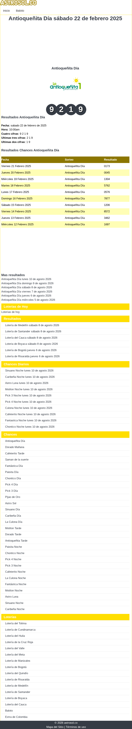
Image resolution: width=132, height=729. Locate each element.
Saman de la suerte (16, 459)
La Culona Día (13, 521)
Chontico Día (13, 478)
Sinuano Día (12, 509)
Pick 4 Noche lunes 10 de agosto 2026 (28, 401)
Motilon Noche (13, 590)
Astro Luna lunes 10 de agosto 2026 (26, 383)
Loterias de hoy (10, 312)
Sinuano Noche (14, 603)
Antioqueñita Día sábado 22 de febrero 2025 (65, 18)
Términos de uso (76, 727)
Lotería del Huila (15, 635)
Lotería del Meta (15, 654)
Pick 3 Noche (13, 565)
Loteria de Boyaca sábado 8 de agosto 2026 (31, 343)
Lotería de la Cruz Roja (19, 642)
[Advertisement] (65, 43)
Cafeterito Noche (15, 571)
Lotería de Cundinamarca (20, 629)
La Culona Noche (15, 578)
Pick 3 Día (11, 490)
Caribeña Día (13, 515)
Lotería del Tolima (15, 623)
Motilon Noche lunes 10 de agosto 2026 (28, 389)
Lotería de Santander (17, 692)
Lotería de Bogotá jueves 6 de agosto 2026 (31, 350)
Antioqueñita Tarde (16, 540)
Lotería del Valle (14, 648)
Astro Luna (11, 596)
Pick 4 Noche (13, 559)
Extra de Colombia (16, 716)
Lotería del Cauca (15, 704)
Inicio (6, 10)
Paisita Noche (13, 546)
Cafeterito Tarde (14, 453)
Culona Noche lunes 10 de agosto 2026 (28, 407)
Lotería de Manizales (17, 660)
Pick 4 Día (11, 484)
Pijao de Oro (12, 497)
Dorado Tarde (13, 534)
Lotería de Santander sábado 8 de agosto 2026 (33, 331)
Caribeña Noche (14, 609)
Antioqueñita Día (65, 68)
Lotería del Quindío (16, 673)
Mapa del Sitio (54, 727)
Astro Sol (10, 503)
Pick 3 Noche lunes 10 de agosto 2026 (28, 395)
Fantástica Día (14, 465)
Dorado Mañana (14, 447)
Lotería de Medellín (16, 685)
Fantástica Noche (15, 584)
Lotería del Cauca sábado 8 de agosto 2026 (31, 337)
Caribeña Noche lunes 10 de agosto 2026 (30, 376)
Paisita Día (11, 472)
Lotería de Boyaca (16, 698)
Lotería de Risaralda (17, 679)
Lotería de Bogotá (15, 667)
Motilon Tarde (13, 528)
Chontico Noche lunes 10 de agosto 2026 (29, 426)
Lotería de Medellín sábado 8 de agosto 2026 (32, 325)
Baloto (20, 10)
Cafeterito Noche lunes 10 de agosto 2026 (30, 414)
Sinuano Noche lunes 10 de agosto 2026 (29, 370)
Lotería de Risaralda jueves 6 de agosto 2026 (32, 356)
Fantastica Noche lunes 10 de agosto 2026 (30, 420)
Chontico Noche (14, 553)
